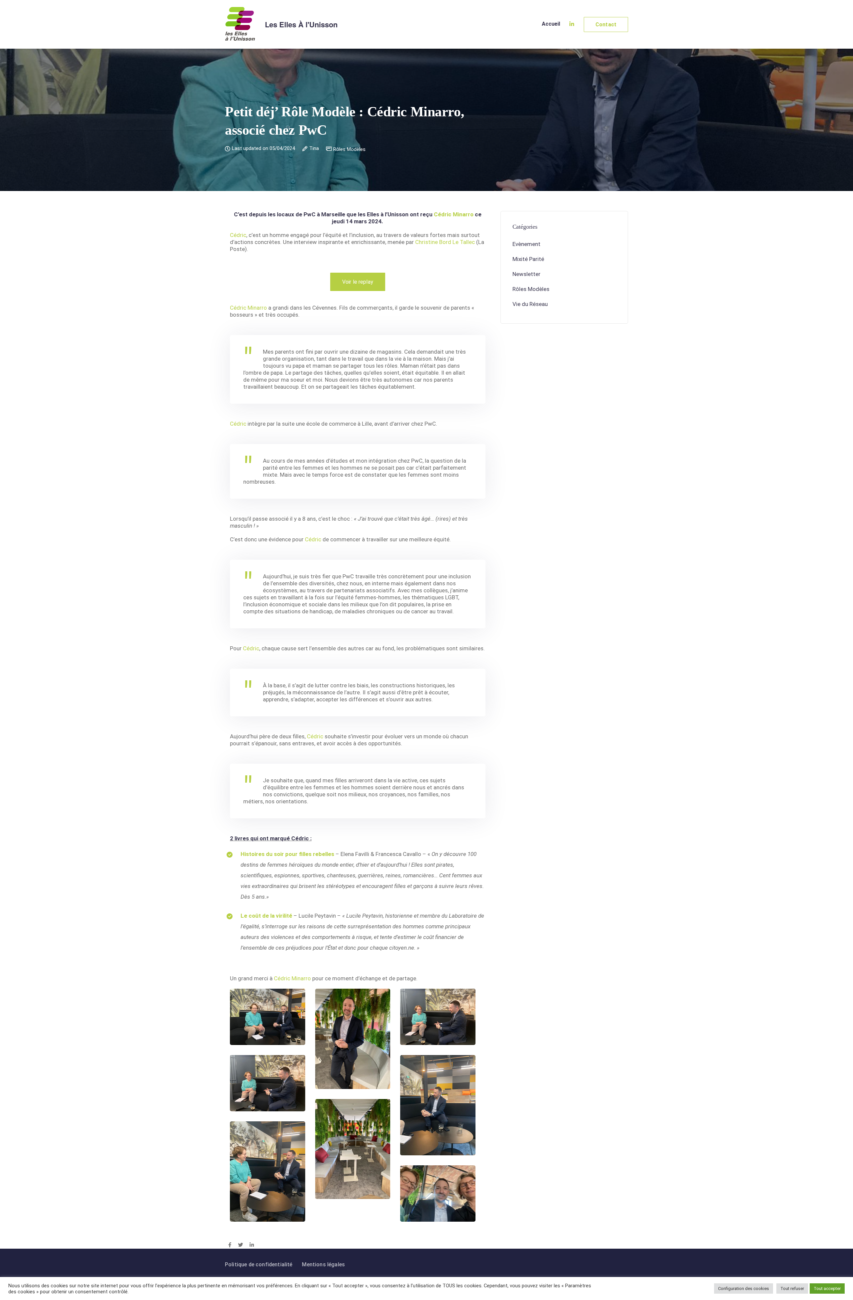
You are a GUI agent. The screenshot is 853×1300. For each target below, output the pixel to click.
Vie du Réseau (530, 304)
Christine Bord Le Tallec (445, 242)
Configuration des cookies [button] (743, 1288)
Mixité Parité (528, 259)
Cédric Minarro (453, 214)
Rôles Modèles (349, 149)
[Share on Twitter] (240, 1245)
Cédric (238, 235)
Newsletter (526, 274)
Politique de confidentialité (258, 1264)
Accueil (551, 24)
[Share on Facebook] (229, 1245)
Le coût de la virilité (266, 915)
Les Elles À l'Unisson (301, 24)
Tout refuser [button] (792, 1288)
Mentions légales (323, 1264)
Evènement (526, 244)
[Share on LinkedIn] (252, 1245)
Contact (605, 24)
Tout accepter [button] (827, 1288)
